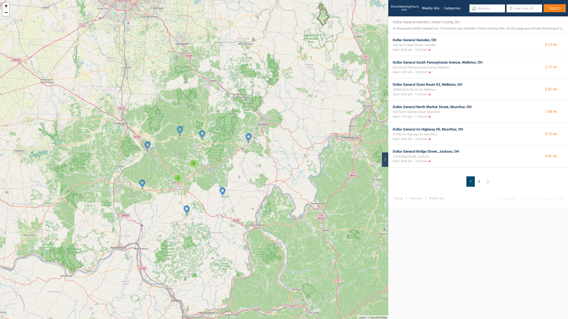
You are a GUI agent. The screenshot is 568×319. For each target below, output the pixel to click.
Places (398, 198)
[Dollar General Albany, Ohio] (248, 138)
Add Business (506, 198)
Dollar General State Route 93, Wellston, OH (427, 84)
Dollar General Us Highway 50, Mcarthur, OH (428, 129)
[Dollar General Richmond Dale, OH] (147, 146)
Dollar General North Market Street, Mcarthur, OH (432, 107)
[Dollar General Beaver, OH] (142, 184)
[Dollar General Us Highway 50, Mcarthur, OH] (180, 131)
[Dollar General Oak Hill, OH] (186, 210)
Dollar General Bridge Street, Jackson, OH (426, 151)
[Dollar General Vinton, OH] (222, 192)
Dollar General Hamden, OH (414, 40)
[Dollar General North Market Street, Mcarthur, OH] (202, 135)
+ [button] (6, 6)
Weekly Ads (431, 8)
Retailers (416, 198)
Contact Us (528, 198)
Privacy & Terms (552, 198)
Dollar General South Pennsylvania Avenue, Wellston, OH (437, 62)
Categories (452, 8)
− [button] (6, 12)
